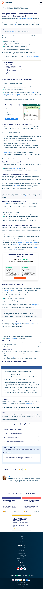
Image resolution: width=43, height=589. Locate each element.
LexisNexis (13, 179)
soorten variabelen (12, 338)
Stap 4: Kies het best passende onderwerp (14, 69)
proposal (36, 323)
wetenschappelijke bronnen (24, 195)
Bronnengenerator (21, 553)
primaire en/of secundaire (23, 44)
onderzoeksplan (18, 323)
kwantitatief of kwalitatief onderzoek (12, 94)
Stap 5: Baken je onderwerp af (11, 70)
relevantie (23, 357)
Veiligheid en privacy (21, 586)
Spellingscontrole (21, 560)
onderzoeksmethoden (17, 244)
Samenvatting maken (21, 558)
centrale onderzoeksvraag (7, 57)
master (26, 150)
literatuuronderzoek (15, 168)
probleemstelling (30, 56)
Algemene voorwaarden (21, 543)
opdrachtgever (36, 170)
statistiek (35, 247)
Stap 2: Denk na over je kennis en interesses (14, 66)
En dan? (7, 73)
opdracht (16, 24)
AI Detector (21, 550)
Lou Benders (19, 18)
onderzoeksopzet (6, 404)
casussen (21, 301)
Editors (21, 536)
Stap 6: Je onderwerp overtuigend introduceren (15, 72)
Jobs (21, 538)
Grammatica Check (21, 555)
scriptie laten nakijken (12, 31)
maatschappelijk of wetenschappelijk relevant (27, 242)
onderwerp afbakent (9, 290)
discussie (6, 141)
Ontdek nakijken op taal (20, 278)
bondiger (13, 357)
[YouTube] (18, 568)
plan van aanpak (29, 323)
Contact (21, 562)
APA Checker (21, 551)
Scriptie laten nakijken (21, 547)
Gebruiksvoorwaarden (21, 582)
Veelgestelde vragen (21, 539)
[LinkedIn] (24, 568)
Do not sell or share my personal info (21, 584)
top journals (16, 185)
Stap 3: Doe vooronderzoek (11, 67)
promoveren (7, 152)
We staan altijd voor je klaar (11, 118)
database (14, 148)
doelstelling (36, 56)
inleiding (34, 342)
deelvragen (17, 57)
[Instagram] (21, 568)
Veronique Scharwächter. (27, 18)
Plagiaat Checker (21, 548)
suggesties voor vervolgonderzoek (26, 141)
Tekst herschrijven (21, 556)
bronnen (26, 177)
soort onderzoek (30, 246)
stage (12, 170)
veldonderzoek (33, 92)
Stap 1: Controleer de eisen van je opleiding (14, 64)
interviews (16, 249)
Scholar (35, 177)
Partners (21, 541)
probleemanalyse (28, 403)
